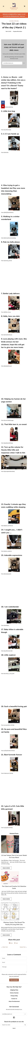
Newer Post (23, 947)
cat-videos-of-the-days (14, 21)
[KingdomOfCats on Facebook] (14, 1017)
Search (14, 1028)
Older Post (5, 947)
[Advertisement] (14, 168)
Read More (6, 868)
